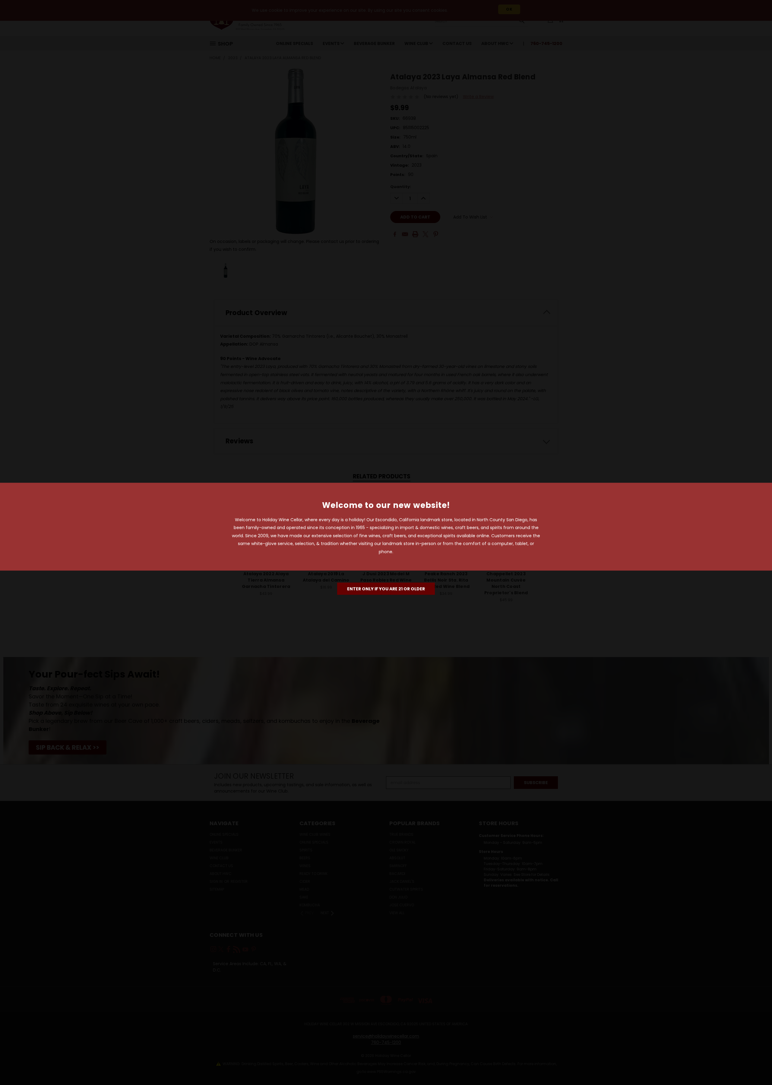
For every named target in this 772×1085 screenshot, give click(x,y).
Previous (756, 1066)
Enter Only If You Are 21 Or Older (386, 589)
